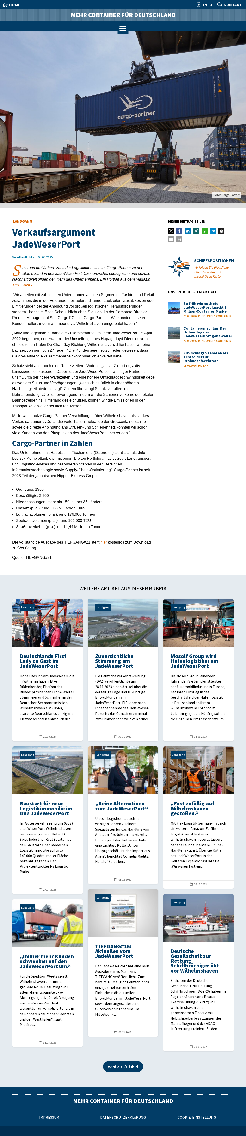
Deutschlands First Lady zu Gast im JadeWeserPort (47, 670)
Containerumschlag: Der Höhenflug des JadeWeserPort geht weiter (208, 332)
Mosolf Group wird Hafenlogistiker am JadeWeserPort (198, 670)
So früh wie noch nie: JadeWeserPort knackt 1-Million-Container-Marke (206, 308)
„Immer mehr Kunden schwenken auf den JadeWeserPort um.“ (47, 973)
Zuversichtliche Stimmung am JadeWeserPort (123, 670)
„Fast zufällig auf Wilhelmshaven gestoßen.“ (198, 817)
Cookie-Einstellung (197, 1117)
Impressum (49, 1117)
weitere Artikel (123, 1067)
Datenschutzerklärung (123, 1117)
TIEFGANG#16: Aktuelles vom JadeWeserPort (123, 963)
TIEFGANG (22, 285)
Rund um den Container (214, 316)
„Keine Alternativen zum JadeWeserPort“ (123, 815)
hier (104, 542)
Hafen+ (203, 366)
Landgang (22, 221)
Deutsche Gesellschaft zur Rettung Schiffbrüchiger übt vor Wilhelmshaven (198, 972)
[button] (171, 231)
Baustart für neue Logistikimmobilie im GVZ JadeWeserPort (47, 820)
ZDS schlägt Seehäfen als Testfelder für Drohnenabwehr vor (206, 357)
